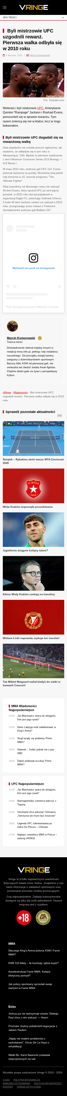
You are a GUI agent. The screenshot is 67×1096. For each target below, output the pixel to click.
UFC (40, 108)
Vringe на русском (29, 1087)
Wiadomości (20, 392)
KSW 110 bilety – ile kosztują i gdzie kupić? (33, 963)
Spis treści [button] (10, 17)
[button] (5, 7)
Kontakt (8, 1087)
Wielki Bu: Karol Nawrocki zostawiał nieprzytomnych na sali (29, 1056)
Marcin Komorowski (40, 55)
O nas (6, 1080)
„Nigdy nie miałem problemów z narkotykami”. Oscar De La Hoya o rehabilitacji (28, 1042)
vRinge (7, 392)
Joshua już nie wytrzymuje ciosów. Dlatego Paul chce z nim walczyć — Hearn (33, 1015)
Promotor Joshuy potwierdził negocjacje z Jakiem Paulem (32, 1028)
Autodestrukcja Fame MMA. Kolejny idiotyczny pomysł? (29, 973)
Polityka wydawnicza (26, 1080)
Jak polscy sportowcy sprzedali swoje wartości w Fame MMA (30, 986)
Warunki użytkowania (16, 1083)
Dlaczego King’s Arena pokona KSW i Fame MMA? (34, 952)
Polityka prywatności (47, 1083)
